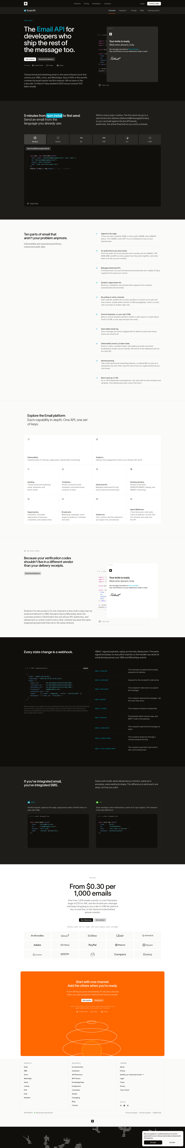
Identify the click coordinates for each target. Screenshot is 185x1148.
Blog (73, 1101)
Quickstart (76, 1071)
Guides (74, 1094)
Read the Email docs (46, 59)
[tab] (35, 139)
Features (122, 10)
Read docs (99, 1000)
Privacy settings (131, 1113)
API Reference (77, 1075)
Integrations (76, 1086)
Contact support (145, 1113)
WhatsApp (28, 1078)
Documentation (77, 1067)
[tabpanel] (92, 175)
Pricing (86, 3)
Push (25, 1094)
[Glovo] (65, 935)
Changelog (76, 1098)
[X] (121, 1105)
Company (107, 3)
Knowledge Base (78, 1082)
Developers (96, 3)
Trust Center (124, 1090)
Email (26, 1067)
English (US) (157, 1113)
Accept (153, 1142)
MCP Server (76, 1078)
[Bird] (25, 3)
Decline (172, 1142)
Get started (30, 59)
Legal (122, 1078)
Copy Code (105, 85)
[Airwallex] (37, 935)
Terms (122, 1082)
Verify (26, 1082)
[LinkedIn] (124, 1105)
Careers (75, 1105)
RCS (25, 1090)
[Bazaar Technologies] (92, 954)
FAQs (142, 10)
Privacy (122, 1086)
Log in (142, 3)
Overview (112, 10)
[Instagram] (128, 1105)
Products (77, 3)
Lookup (26, 1086)
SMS (25, 1071)
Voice (26, 1075)
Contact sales (154, 3)
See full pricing (86, 920)
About (122, 1067)
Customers (76, 1090)
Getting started (153, 10)
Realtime (27, 1098)
